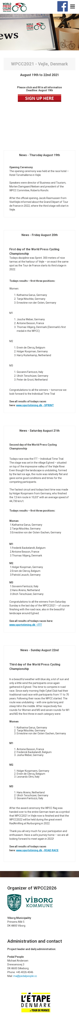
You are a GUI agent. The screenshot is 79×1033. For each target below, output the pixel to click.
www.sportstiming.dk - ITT (25, 624)
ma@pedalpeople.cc (25, 976)
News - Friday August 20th (39, 235)
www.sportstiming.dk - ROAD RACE (37, 850)
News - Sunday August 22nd (39, 650)
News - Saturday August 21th (39, 430)
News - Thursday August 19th (39, 155)
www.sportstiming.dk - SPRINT (35, 405)
